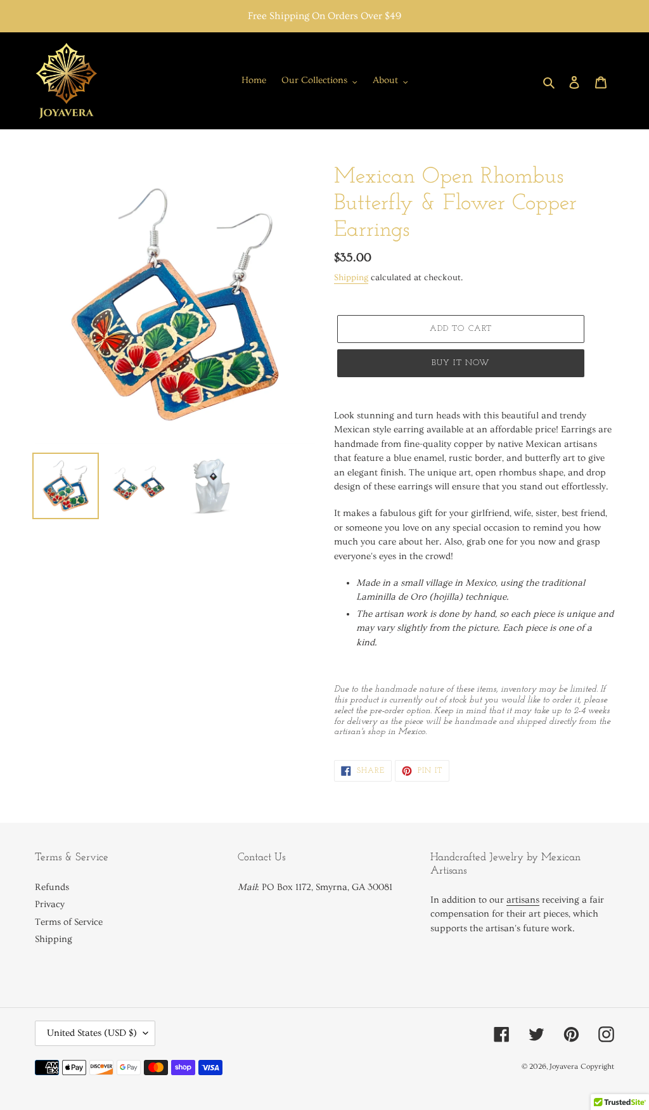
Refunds (52, 887)
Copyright (597, 1066)
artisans (522, 899)
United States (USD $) (92, 1033)
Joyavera (563, 1066)
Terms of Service (69, 922)
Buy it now (461, 363)
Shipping (351, 278)
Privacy (50, 904)
